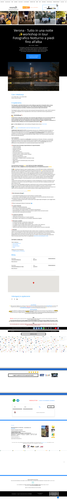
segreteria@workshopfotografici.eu (16, 438)
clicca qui (28, 306)
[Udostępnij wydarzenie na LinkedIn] (17, 299)
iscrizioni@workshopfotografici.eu (26, 307)
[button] (2, 1)
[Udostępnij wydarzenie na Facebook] (11, 299)
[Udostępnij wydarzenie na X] (14, 299)
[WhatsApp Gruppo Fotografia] (44, 328)
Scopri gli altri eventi (34, 57)
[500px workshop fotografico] (48, 328)
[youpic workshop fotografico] (51, 328)
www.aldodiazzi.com (27, 427)
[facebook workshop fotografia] (36, 328)
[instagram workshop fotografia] (34, 328)
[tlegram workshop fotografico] (41, 328)
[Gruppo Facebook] (39, 328)
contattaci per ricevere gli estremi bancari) (19, 311)
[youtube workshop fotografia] (56, 328)
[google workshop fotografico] (46, 328)
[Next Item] (64, 18)
